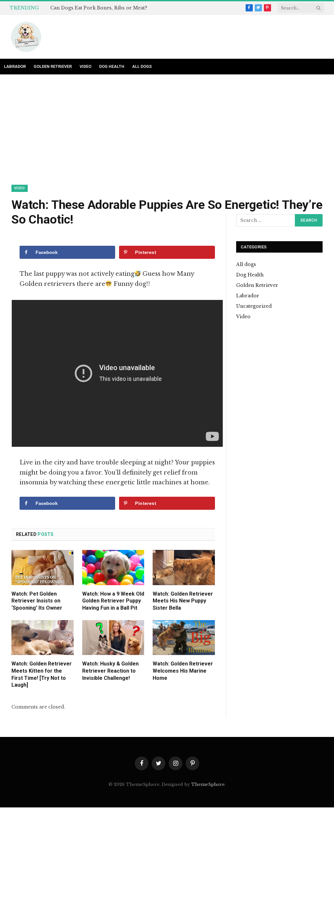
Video (85, 66)
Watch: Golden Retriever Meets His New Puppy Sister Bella (183, 601)
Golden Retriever (53, 66)
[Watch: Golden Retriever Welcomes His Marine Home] (184, 637)
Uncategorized (254, 306)
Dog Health (111, 66)
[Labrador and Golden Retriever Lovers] (26, 36)
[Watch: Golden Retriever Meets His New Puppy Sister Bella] (184, 567)
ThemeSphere (208, 784)
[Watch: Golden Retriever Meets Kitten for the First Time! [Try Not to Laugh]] (42, 637)
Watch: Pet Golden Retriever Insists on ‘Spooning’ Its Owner (36, 601)
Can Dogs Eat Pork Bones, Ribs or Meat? (98, 8)
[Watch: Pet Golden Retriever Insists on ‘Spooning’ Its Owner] (42, 567)
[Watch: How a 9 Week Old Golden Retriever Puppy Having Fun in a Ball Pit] (113, 567)
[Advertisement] (167, 136)
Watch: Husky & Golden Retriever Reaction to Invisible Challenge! (110, 671)
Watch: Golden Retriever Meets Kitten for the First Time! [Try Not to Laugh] (41, 674)
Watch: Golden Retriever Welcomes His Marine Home (183, 671)
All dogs (142, 66)
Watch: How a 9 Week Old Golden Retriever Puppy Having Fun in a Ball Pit (113, 601)
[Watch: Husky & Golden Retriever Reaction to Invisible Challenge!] (113, 637)
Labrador (15, 66)
